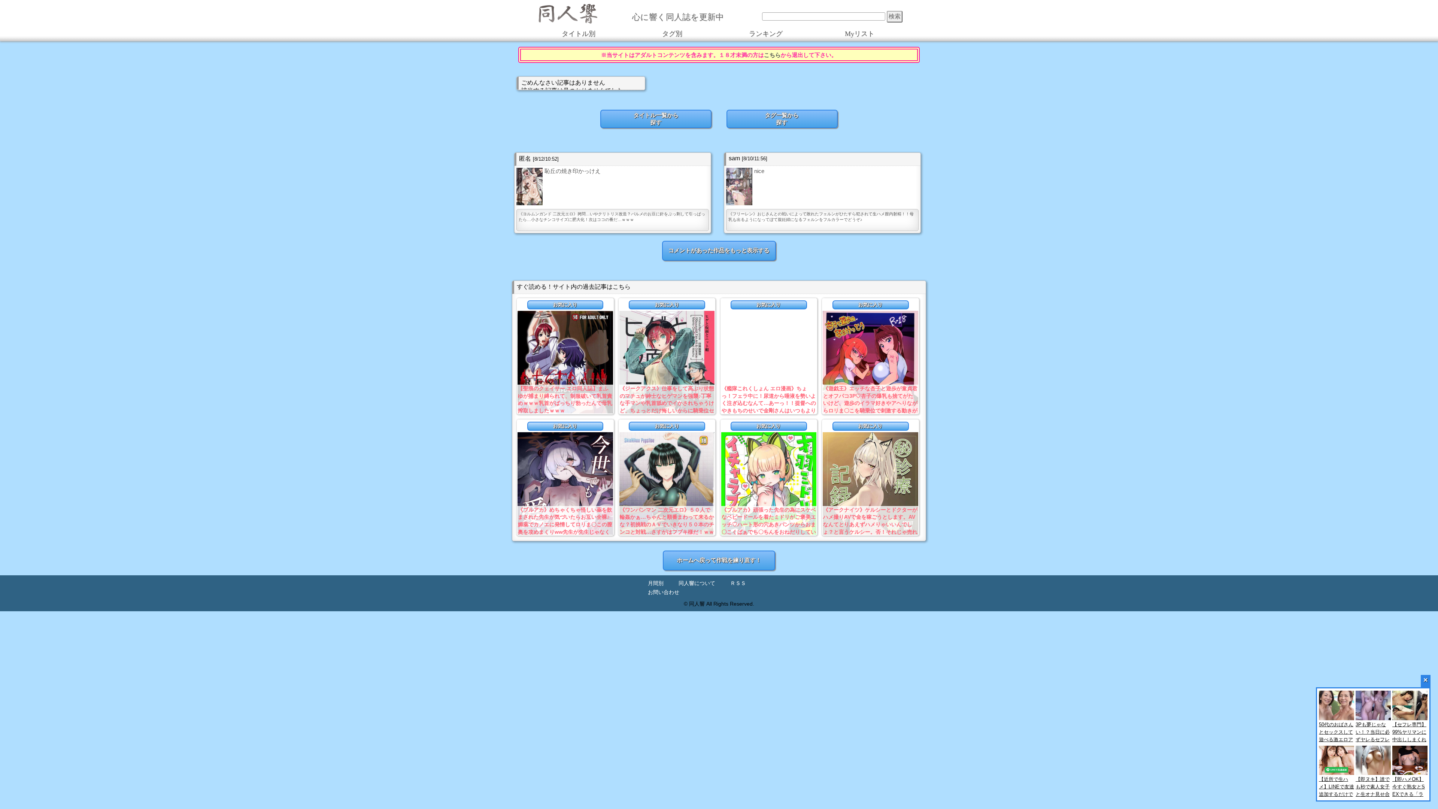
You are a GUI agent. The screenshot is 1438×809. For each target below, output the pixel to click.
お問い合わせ (663, 592)
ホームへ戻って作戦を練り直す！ (719, 560)
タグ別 (672, 33)
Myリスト (859, 33)
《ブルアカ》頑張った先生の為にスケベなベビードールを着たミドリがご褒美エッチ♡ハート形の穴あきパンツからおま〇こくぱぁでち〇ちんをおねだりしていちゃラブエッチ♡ (769, 524)
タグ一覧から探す (782, 118)
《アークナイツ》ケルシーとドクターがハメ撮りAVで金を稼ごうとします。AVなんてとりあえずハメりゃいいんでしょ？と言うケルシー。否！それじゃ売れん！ (870, 524)
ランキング (766, 33)
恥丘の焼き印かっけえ (572, 171)
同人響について (697, 583)
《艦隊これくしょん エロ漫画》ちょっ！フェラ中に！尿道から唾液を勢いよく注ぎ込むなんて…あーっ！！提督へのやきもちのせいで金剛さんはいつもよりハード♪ (769, 403)
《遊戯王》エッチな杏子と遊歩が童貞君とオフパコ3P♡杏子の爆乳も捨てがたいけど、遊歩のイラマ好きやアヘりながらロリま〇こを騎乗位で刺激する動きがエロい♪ (870, 403)
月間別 (656, 583)
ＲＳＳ (738, 583)
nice (759, 171)
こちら (772, 55)
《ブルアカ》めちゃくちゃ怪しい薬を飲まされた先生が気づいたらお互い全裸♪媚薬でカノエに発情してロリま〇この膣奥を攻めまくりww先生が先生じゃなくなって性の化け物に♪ (565, 524)
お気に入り (565, 304)
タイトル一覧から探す (656, 118)
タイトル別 (578, 33)
